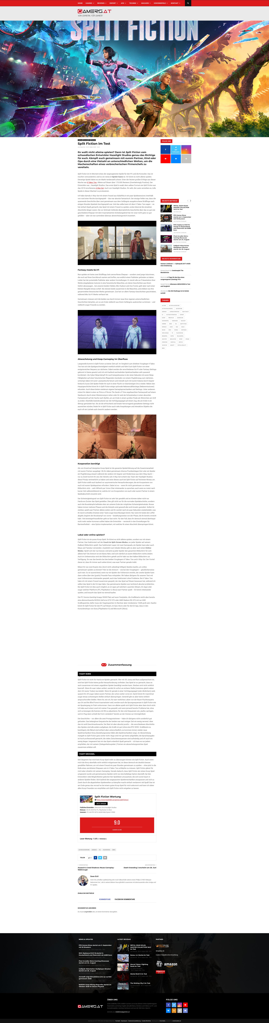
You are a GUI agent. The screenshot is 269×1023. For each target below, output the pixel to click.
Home (80, 3)
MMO (170, 329)
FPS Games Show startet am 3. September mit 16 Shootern (182, 217)
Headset (183, 320)
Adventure (179, 308)
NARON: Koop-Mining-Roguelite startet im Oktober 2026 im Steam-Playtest (95, 985)
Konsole (85, 140)
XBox (113, 849)
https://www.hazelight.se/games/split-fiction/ (113, 800)
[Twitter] (174, 1005)
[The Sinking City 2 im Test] (123, 986)
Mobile (176, 329)
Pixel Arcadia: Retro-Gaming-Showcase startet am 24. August (181, 237)
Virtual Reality (181, 345)
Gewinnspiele (160, 3)
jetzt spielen (101, 803)
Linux (171, 326)
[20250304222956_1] (117, 243)
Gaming (89, 3)
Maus (182, 326)
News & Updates (86, 939)
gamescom (180, 317)
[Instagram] (179, 1005)
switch (181, 342)
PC (89, 140)
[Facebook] (168, 1005)
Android (164, 311)
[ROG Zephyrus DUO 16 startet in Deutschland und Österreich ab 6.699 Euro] (166, 228)
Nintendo (184, 329)
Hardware (175, 320)
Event (163, 317)
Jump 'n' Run (183, 323)
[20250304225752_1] (117, 332)
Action (164, 305)
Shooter (164, 339)
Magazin (145, 3)
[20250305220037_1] (117, 437)
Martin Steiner (136, 985)
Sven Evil (82, 147)
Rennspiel (164, 336)
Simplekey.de (160, 951)
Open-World (165, 333)
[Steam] (179, 1010)
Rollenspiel (180, 336)
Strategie (164, 342)
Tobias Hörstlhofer (137, 968)
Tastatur (164, 345)
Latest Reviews (124, 939)
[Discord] (185, 1010)
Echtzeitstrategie (171, 314)
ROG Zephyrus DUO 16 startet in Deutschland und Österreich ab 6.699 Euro (182, 227)
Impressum (124, 1021)
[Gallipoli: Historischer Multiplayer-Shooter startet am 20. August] (166, 248)
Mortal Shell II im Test (138, 974)
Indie (170, 323)
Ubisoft (172, 345)
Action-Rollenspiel (167, 308)
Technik (132, 3)
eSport (113, 3)
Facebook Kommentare (125, 899)
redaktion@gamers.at (122, 1012)
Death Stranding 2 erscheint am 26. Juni (140, 868)
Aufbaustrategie (174, 311)
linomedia (162, 1021)
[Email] (168, 1010)
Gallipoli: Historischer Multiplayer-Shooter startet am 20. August (181, 247)
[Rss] (174, 1010)
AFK (122, 3)
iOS (176, 323)
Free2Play (171, 317)
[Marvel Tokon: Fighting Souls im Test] (123, 967)
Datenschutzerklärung (134, 1021)
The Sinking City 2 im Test (140, 983)
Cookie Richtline (146, 1021)
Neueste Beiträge (169, 201)
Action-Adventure (84, 849)
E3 (162, 314)
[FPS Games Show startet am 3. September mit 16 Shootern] (166, 218)
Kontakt (174, 3)
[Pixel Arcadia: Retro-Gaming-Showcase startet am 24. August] (166, 239)
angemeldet (88, 912)
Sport (180, 339)
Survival (173, 342)
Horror (164, 323)
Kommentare (105, 899)
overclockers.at (176, 1021)
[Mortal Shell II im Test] (123, 977)
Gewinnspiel (165, 320)
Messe (163, 329)
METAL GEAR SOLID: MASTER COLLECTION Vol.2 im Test (181, 207)
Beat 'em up (185, 311)
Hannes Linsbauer (181, 221)
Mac (177, 326)
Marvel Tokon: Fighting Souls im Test (139, 965)
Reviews (100, 3)
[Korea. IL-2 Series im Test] (123, 958)
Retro (172, 336)
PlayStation (106, 849)
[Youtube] (185, 1005)
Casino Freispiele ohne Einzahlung (167, 955)
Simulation (173, 339)
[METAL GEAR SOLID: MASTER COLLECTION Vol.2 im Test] (166, 208)
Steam (187, 339)
